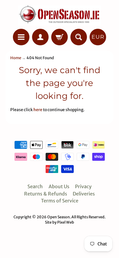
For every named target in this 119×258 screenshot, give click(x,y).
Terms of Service (59, 201)
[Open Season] (59, 15)
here (37, 109)
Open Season (58, 217)
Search (35, 187)
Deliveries (84, 194)
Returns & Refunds (45, 194)
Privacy (83, 187)
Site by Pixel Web (59, 222)
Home (15, 58)
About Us (59, 187)
